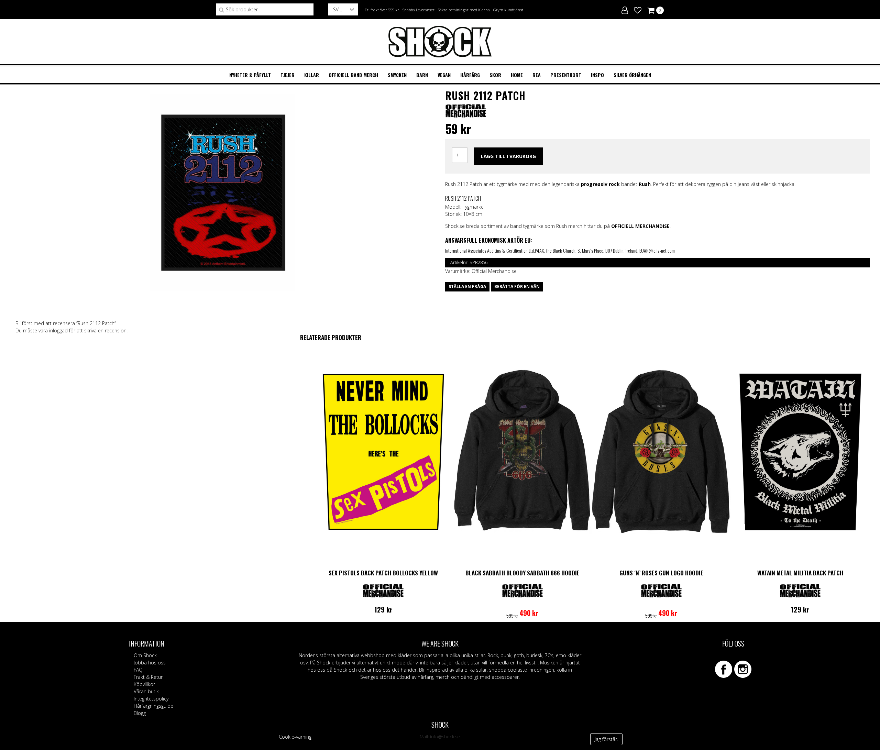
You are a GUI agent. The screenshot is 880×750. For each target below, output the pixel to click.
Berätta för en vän (517, 286)
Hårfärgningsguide (153, 706)
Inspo (597, 74)
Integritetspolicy (151, 698)
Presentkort (565, 74)
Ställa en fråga (467, 286)
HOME (517, 74)
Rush (645, 184)
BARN (422, 74)
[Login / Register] (625, 9)
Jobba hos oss (150, 662)
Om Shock (145, 655)
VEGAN (444, 74)
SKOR (495, 74)
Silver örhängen (632, 74)
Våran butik (146, 691)
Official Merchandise (494, 271)
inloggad (58, 330)
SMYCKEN (397, 74)
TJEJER (287, 74)
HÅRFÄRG (470, 74)
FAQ (138, 669)
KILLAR (311, 74)
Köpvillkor (144, 684)
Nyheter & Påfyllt (250, 74)
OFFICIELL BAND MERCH (353, 74)
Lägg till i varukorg (508, 156)
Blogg (140, 713)
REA (536, 74)
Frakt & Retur (148, 677)
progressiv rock (600, 184)
